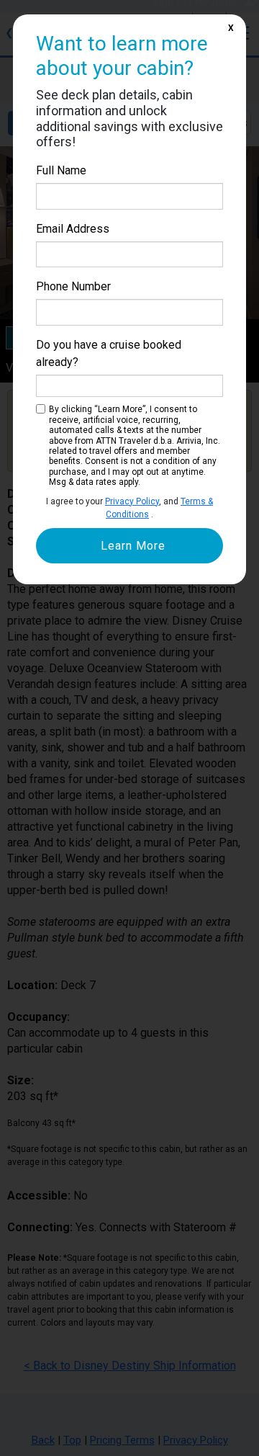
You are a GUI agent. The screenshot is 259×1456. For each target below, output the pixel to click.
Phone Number (73, 286)
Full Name (61, 170)
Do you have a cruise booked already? (108, 353)
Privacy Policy (132, 501)
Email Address (72, 229)
